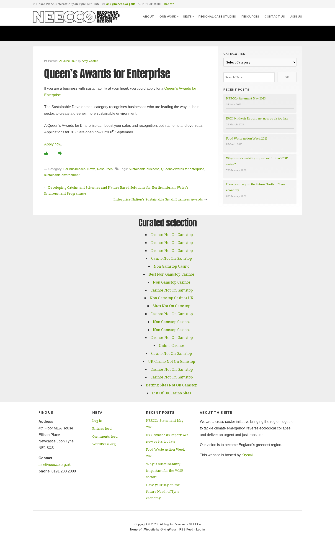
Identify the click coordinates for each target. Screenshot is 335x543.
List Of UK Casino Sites (171, 393)
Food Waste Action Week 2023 (247, 138)
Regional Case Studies (217, 16)
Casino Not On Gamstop (171, 258)
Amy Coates (90, 61)
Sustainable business (144, 169)
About (148, 16)
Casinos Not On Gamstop (171, 234)
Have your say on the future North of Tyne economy (163, 491)
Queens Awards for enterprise (182, 169)
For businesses (74, 169)
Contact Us (275, 16)
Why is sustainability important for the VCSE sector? (164, 470)
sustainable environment (62, 175)
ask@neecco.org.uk (120, 4)
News (187, 16)
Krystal (247, 455)
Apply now (52, 144)
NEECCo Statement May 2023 (246, 98)
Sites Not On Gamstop (171, 305)
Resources (250, 16)
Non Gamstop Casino (171, 266)
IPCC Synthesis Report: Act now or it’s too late (257, 118)
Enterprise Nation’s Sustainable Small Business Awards (158, 199)
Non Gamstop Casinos (171, 282)
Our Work (168, 16)
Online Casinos (171, 345)
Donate (169, 4)
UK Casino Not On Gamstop (171, 361)
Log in (97, 420)
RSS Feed (186, 529)
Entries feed (102, 428)
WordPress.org (104, 444)
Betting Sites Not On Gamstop (171, 385)
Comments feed (105, 436)
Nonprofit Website (142, 529)
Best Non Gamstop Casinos (171, 274)
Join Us (296, 16)
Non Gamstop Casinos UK (171, 297)
